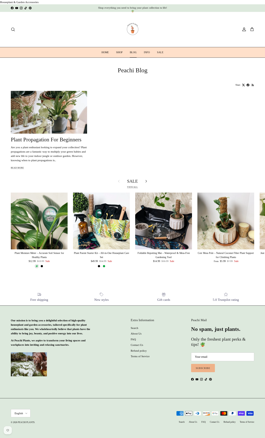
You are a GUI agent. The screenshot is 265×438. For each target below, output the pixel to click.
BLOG (133, 52)
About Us (136, 333)
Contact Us (137, 345)
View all (132, 187)
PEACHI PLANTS (26, 422)
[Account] (243, 29)
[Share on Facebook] (248, 85)
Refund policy (139, 350)
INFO (147, 52)
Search (134, 328)
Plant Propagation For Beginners (46, 140)
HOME (105, 52)
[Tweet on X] (243, 85)
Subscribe (203, 368)
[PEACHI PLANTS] (133, 29)
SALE (160, 52)
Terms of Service (140, 356)
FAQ (133, 339)
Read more (17, 168)
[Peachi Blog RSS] (252, 85)
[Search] (13, 29)
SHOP (119, 52)
